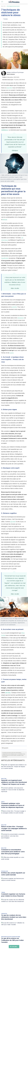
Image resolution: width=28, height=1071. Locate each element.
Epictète (9, 88)
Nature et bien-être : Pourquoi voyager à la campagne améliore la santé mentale (14, 828)
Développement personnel (13, 6)
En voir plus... (14, 946)
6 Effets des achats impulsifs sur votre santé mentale (13, 874)
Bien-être (3, 6)
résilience (4, 130)
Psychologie (4, 871)
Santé (2, 801)
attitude (4, 219)
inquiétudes (4, 258)
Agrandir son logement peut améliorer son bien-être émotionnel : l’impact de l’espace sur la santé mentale (14, 782)
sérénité (14, 307)
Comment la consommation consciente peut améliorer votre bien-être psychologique (13, 851)
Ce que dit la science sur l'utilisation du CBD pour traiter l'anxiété (12, 940)
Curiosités (4, 913)
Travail (3, 892)
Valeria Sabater (11, 74)
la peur (11, 353)
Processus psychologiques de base (10, 936)
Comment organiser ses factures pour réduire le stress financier (13, 895)
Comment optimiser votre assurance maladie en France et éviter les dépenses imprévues (12, 805)
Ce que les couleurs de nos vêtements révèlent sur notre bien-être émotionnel (14, 917)
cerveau (8, 692)
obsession (21, 318)
